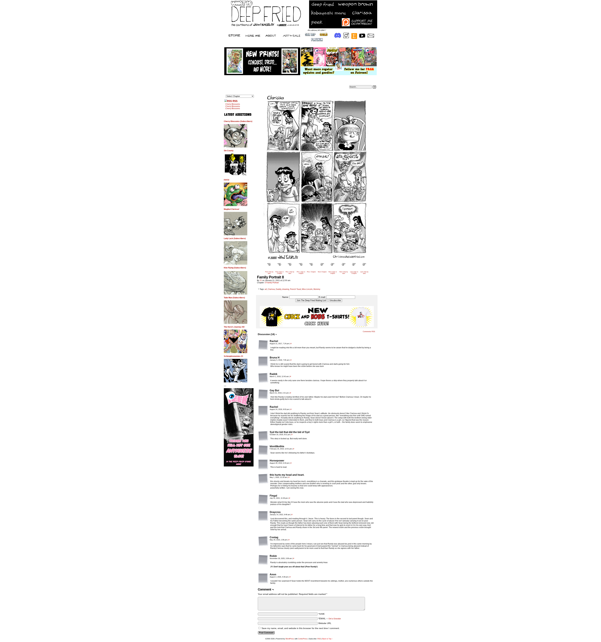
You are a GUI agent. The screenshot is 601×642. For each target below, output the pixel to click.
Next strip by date (343, 272)
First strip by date (269, 272)
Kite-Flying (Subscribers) (235, 268)
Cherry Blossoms (232, 104)
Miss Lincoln (307, 289)
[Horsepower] (263, 464)
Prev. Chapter (311, 272)
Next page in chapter (333, 272)
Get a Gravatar (335, 619)
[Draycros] (263, 516)
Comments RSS (369, 331)
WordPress (289, 639)
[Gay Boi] (263, 394)
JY (261, 280)
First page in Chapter (279, 272)
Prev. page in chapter (301, 272)
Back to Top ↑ (327, 639)
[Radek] (263, 378)
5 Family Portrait (272, 283)
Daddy (278, 289)
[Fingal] (263, 499)
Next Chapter (322, 272)
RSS (235, 101)
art (266, 289)
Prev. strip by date (290, 272)
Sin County (229, 151)
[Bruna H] (263, 361)
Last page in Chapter (354, 272)
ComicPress (302, 639)
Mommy (316, 289)
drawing (285, 289)
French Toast (295, 289)
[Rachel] (263, 345)
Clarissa (271, 289)
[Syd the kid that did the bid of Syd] (263, 436)
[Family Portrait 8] (317, 259)
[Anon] (263, 578)
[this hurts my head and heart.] (263, 479)
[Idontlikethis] (263, 450)
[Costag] (263, 541)
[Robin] (263, 560)
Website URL (324, 623)
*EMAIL (329, 618)
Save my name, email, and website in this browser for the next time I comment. (301, 628)
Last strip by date (364, 272)
